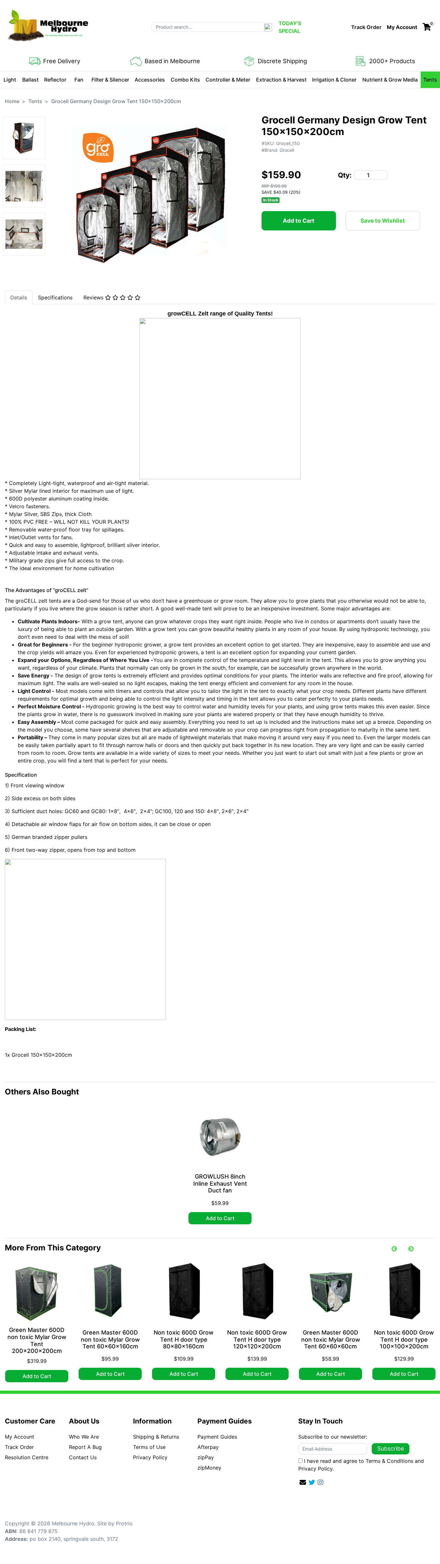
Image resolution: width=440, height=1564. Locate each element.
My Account (19, 1436)
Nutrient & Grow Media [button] (390, 79)
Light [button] (10, 79)
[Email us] (303, 1482)
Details (18, 297)
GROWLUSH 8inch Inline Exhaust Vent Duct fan (220, 1183)
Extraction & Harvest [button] (281, 79)
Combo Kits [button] (185, 79)
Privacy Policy (150, 1457)
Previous (394, 1249)
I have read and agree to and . (361, 1465)
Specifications (55, 297)
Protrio (124, 1523)
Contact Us (83, 1457)
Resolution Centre (26, 1457)
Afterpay (208, 1447)
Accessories (150, 79)
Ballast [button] (30, 79)
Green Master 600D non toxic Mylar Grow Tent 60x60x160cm (110, 1339)
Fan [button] (78, 79)
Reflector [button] (55, 79)
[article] (220, 1166)
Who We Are (84, 1436)
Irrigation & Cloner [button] (334, 79)
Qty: (344, 175)
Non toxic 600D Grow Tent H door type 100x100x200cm (404, 1339)
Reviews (94, 297)
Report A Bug (85, 1447)
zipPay (205, 1457)
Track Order (366, 27)
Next (411, 1249)
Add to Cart (298, 220)
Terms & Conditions (389, 1461)
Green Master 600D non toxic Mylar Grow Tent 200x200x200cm (36, 1340)
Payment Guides (217, 1436)
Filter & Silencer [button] (110, 79)
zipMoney (209, 1467)
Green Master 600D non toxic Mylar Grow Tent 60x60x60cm (330, 1339)
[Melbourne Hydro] (48, 26)
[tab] (19, 297)
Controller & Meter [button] (228, 79)
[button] (402, 27)
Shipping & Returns (156, 1436)
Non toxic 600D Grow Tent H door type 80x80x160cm (184, 1339)
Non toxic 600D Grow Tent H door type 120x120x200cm (257, 1339)
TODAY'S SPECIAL (290, 27)
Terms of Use (149, 1447)
